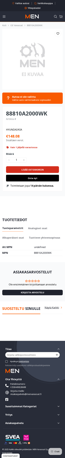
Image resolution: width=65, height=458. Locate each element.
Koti (4, 25)
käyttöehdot (24, 361)
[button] (55, 16)
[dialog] (11, 456)
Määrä (10, 153)
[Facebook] (6, 399)
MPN (5, 253)
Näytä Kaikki (52, 307)
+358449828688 (18, 387)
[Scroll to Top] (60, 442)
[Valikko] (4, 16)
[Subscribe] (56, 355)
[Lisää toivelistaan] (58, 33)
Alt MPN (7, 247)
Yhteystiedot (34, 8)
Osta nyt (32, 178)
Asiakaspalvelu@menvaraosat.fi (25, 394)
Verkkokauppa (45, 3)
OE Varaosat (16, 25)
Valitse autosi (22, 3)
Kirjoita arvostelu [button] (32, 292)
